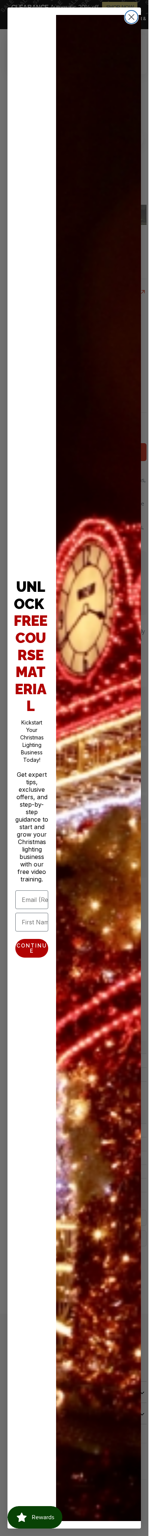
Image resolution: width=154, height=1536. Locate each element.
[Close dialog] (131, 17)
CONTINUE (31, 948)
